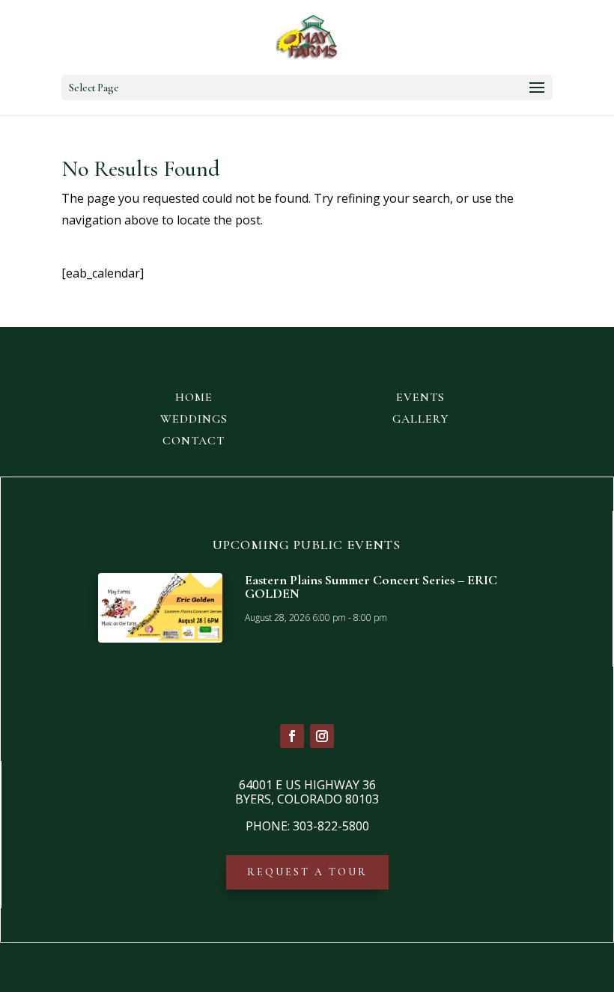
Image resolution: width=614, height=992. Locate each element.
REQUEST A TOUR (307, 872)
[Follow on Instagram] (322, 736)
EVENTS (420, 397)
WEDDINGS (194, 418)
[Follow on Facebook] (292, 736)
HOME (194, 397)
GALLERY (420, 418)
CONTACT (193, 440)
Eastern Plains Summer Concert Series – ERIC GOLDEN (371, 586)
